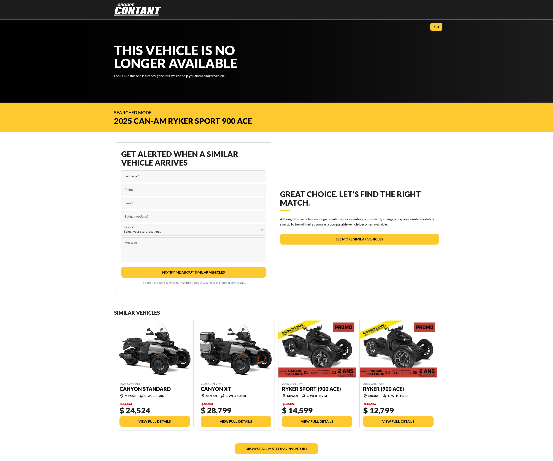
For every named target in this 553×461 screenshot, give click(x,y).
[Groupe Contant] (137, 9)
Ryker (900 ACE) (383, 389)
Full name (132, 176)
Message (131, 242)
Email (129, 203)
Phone (130, 189)
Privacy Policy (207, 282)
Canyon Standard (145, 389)
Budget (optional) (136, 216)
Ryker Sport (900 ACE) (311, 389)
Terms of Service (229, 282)
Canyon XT (216, 389)
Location (129, 227)
